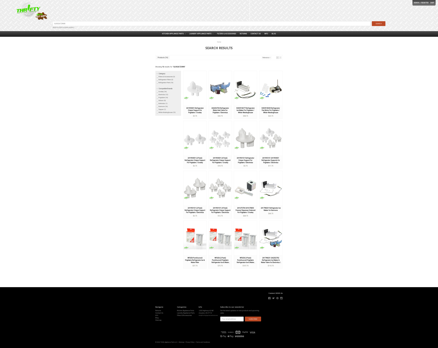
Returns (243, 34)
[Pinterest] (277, 298)
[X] (273, 298)
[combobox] (212, 23)
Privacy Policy (190, 342)
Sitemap (158, 320)
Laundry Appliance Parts (200, 34)
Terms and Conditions (203, 342)
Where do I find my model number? (63, 27)
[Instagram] (281, 298)
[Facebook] (269, 298)
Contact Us (256, 34)
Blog (274, 34)
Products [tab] (162, 57)
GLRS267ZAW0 (179, 67)
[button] (277, 57)
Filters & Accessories (226, 34)
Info (266, 34)
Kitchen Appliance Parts (173, 34)
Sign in (416, 3)
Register (425, 3)
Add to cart (195, 90)
